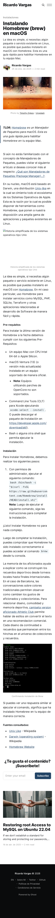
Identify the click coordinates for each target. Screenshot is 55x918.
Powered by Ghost (28, 894)
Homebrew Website (21, 746)
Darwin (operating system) (26, 736)
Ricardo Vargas (17, 5)
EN (12, 880)
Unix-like (40, 188)
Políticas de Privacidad (29, 884)
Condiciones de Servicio (29, 887)
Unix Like (15, 731)
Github (42, 880)
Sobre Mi (21, 880)
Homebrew (19, 127)
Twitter (32, 880)
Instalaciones (10, 17)
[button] (49, 4)
